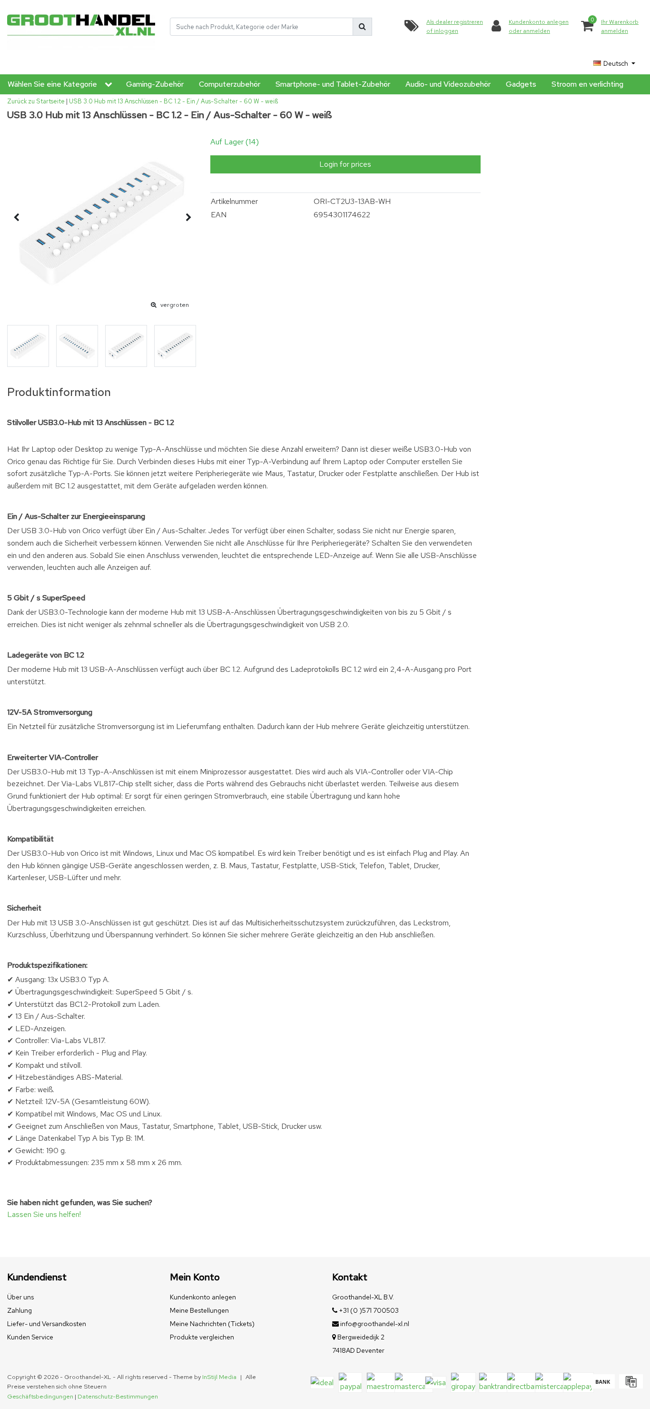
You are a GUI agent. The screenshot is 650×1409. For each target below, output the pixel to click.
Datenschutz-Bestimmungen (118, 1396)
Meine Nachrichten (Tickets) (212, 1323)
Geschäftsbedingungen (40, 1396)
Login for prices (345, 164)
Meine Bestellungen (199, 1310)
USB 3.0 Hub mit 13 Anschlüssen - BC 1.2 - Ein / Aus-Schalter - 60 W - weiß (173, 101)
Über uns (20, 1297)
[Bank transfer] (603, 1386)
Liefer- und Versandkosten (46, 1323)
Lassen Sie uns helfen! (44, 1214)
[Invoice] (630, 1386)
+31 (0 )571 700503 (368, 1310)
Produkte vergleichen (202, 1337)
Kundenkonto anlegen (203, 1297)
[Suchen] (362, 26)
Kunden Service (30, 1337)
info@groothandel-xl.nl (374, 1323)
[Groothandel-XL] (81, 27)
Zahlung (19, 1310)
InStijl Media (219, 1377)
